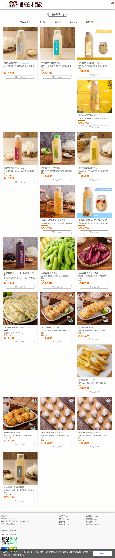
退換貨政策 (14, 531)
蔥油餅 (57, 22)
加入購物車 (21, 77)
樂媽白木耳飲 (25, 22)
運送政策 (5, 534)
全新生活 (41, 22)
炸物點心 (73, 22)
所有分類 (89, 22)
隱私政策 (13, 534)
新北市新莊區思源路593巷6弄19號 (16, 521)
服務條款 (5, 531)
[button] (25, 555)
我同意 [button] (102, 553)
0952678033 (10, 524)
